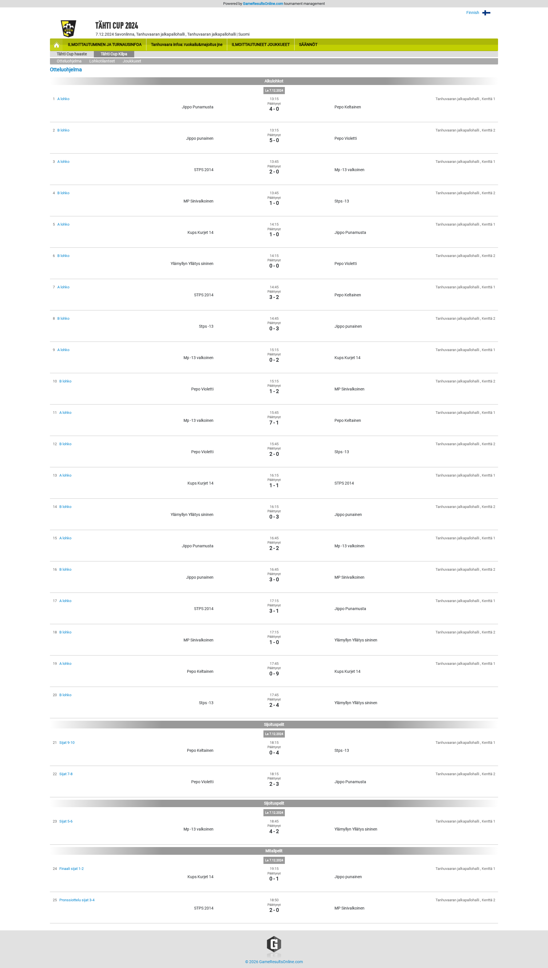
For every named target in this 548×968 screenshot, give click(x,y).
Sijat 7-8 (65, 774)
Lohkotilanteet (102, 61)
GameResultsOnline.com (263, 3)
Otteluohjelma (69, 61)
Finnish (473, 12)
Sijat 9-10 (66, 742)
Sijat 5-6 (65, 821)
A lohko (63, 99)
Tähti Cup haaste (72, 54)
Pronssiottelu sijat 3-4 (76, 900)
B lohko (63, 130)
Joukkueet (132, 61)
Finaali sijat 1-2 (71, 868)
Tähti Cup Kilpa (114, 54)
